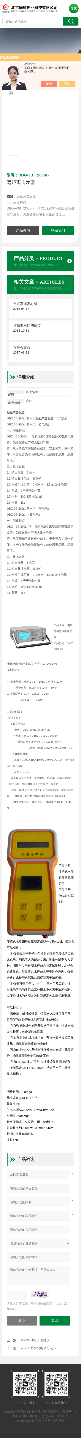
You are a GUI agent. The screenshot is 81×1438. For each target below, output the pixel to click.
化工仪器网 (43, 1420)
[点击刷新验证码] (40, 1294)
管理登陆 (58, 1420)
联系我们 (58, 230)
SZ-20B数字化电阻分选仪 (38, 1348)
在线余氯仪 (21, 347)
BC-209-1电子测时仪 (34, 1340)
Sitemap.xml (25, 1420)
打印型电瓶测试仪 (27, 326)
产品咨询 (23, 230)
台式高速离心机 (25, 304)
